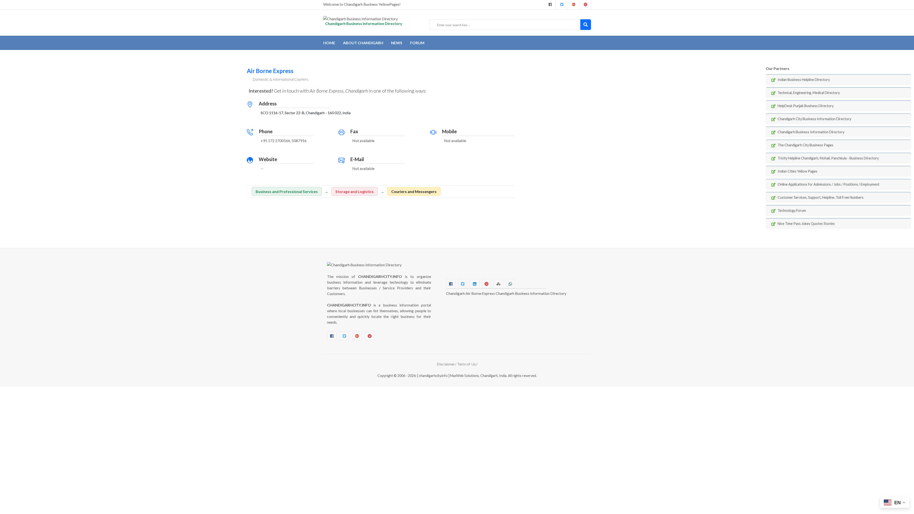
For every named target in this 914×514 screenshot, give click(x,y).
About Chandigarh (363, 42)
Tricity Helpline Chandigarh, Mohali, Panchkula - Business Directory (828, 158)
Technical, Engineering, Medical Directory (809, 93)
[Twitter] (561, 5)
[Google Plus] (573, 5)
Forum (417, 42)
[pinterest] (585, 5)
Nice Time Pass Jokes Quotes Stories (806, 224)
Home (329, 42)
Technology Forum (792, 210)
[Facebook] (549, 5)
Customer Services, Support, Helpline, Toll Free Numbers (821, 197)
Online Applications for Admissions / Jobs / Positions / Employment (828, 184)
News (396, 42)
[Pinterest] (369, 336)
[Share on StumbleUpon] (498, 283)
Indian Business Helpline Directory (804, 80)
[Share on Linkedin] (474, 283)
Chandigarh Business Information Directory (811, 132)
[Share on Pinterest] (486, 283)
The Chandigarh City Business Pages (805, 145)
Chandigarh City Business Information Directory (814, 119)
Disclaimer (446, 364)
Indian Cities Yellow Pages (797, 171)
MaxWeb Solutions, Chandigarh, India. (478, 376)
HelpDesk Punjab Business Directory (806, 106)
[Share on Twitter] (462, 283)
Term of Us (466, 364)
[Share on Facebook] (451, 283)
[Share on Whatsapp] (510, 283)
